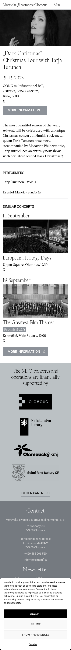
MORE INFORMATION (24, 352)
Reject (36, 624)
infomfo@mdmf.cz (35, 559)
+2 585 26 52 (35, 553)
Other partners (35, 493)
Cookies (33, 644)
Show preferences (35, 634)
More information (24, 110)
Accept (35, 614)
